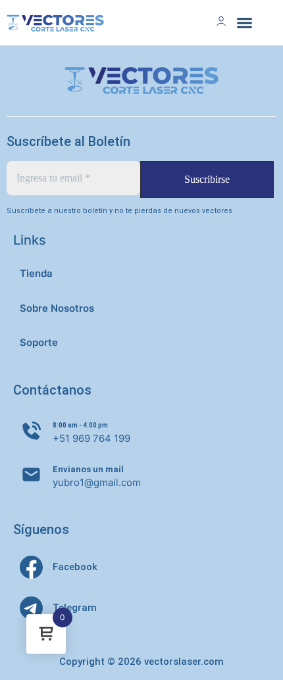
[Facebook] (31, 567)
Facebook (75, 567)
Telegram (75, 608)
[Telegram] (31, 607)
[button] (244, 23)
